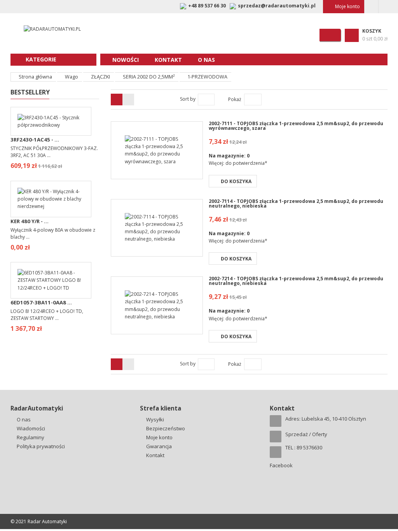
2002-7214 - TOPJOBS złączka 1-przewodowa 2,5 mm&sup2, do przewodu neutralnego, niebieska (296, 280)
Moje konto (347, 6)
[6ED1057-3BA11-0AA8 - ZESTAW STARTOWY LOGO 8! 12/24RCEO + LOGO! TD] (50, 279)
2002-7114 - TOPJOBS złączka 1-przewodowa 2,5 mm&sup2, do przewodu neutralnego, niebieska (296, 203)
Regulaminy (30, 437)
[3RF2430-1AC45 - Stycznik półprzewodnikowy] (50, 120)
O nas (24, 419)
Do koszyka (236, 181)
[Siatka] (128, 99)
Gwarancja (159, 446)
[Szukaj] (330, 35)
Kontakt (155, 455)
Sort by (188, 99)
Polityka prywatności (41, 446)
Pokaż (234, 99)
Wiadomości (31, 428)
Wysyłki (155, 419)
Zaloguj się (371, 6)
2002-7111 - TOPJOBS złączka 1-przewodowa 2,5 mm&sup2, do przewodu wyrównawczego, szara (296, 125)
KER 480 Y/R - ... (29, 221)
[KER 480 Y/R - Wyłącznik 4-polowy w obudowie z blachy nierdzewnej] (50, 198)
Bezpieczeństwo (165, 428)
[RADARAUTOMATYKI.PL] (49, 28)
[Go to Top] (383, 389)
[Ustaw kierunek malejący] (218, 99)
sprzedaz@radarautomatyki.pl (277, 5)
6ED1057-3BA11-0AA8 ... (41, 302)
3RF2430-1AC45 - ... (34, 139)
